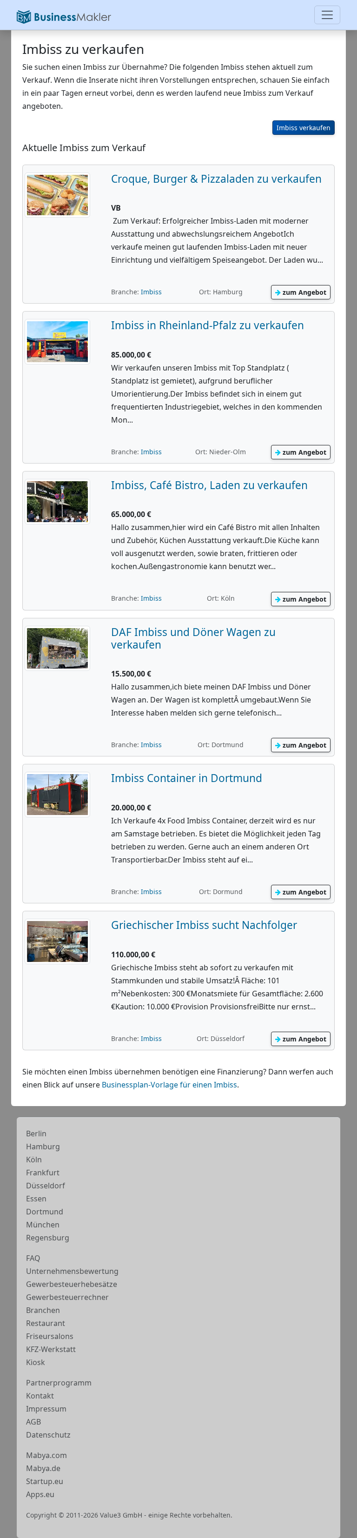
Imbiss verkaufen (304, 127)
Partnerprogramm (59, 1383)
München (43, 1225)
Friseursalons (49, 1336)
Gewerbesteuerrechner (67, 1297)
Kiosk (35, 1362)
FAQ (33, 1258)
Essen (36, 1198)
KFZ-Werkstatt (51, 1349)
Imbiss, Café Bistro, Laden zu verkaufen (209, 485)
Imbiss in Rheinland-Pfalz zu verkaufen (207, 325)
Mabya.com (46, 1455)
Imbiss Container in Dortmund (186, 778)
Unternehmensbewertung (72, 1271)
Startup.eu (44, 1481)
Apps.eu (40, 1494)
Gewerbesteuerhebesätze (71, 1284)
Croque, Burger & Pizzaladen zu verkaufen (216, 179)
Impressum (46, 1409)
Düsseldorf (45, 1185)
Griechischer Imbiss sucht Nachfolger (204, 925)
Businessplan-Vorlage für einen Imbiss (169, 1085)
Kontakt (40, 1396)
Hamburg (43, 1146)
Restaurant (45, 1323)
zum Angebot (303, 292)
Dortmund (44, 1212)
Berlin (36, 1133)
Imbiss (151, 291)
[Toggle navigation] (327, 15)
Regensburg (47, 1238)
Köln (34, 1159)
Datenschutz (48, 1435)
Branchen (43, 1310)
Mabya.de (43, 1468)
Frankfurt (43, 1172)
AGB (33, 1422)
